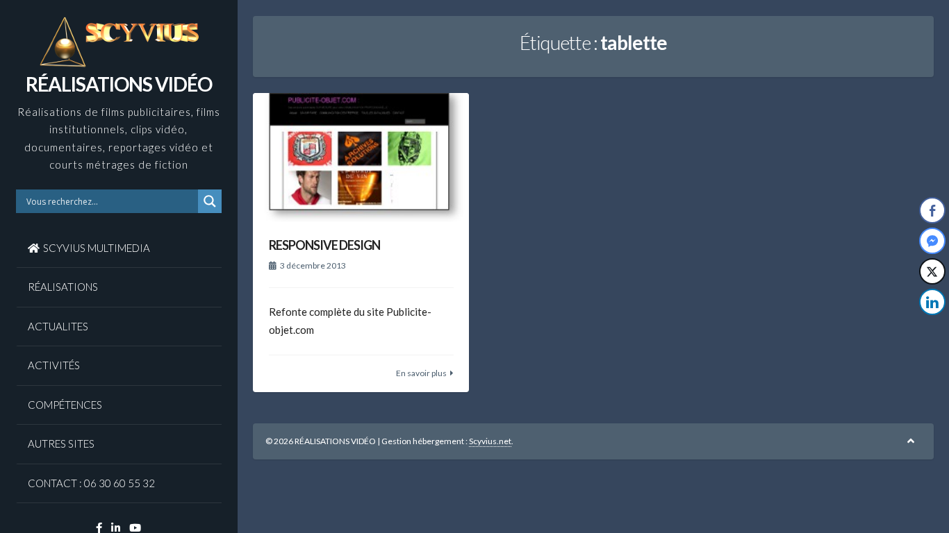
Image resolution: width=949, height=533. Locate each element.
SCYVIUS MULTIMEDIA (96, 248)
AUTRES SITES (61, 443)
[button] (933, 329)
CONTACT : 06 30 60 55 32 (91, 483)
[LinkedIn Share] (932, 302)
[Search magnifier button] (210, 201)
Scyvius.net (490, 441)
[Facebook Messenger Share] (932, 241)
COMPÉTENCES (65, 404)
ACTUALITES (58, 326)
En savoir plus (421, 373)
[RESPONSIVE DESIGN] (361, 158)
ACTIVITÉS (54, 365)
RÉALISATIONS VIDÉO (119, 84)
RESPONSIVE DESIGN (324, 245)
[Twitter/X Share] (932, 271)
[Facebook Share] (932, 210)
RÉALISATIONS (63, 286)
